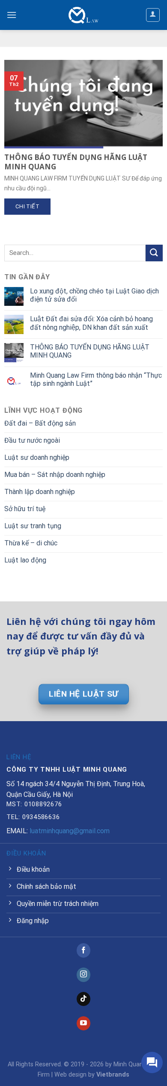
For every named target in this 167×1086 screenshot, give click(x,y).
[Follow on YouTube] (84, 1023)
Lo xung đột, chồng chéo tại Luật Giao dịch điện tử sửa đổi (94, 295)
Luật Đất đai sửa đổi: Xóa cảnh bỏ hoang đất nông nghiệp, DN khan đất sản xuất (91, 323)
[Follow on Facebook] (84, 950)
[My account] (153, 15)
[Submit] (154, 253)
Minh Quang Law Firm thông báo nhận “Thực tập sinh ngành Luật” (96, 379)
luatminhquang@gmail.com (70, 831)
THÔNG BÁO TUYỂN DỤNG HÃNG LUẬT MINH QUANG (89, 351)
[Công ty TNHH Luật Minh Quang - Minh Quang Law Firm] (83, 15)
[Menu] (11, 14)
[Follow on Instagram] (84, 975)
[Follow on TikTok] (84, 999)
